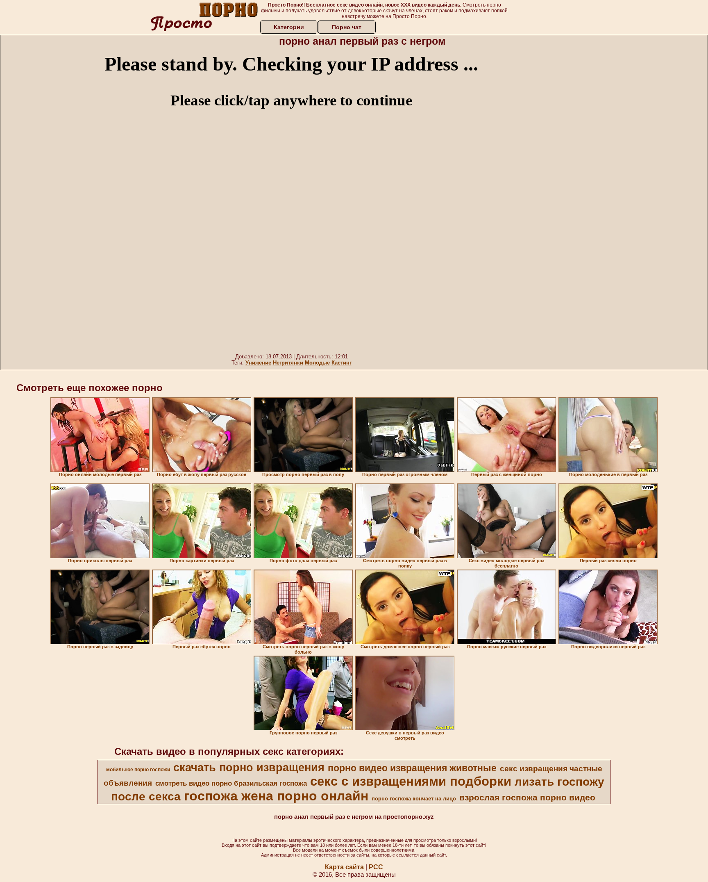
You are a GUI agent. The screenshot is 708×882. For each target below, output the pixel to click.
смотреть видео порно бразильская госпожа (231, 783)
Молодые (317, 363)
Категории (289, 27)
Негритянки (288, 363)
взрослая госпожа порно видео (527, 797)
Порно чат (346, 27)
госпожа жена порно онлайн (276, 796)
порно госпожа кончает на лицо (414, 798)
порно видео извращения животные (412, 768)
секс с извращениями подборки (410, 781)
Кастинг (341, 363)
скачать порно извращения (248, 767)
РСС (376, 867)
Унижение (258, 363)
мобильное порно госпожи (138, 770)
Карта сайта (344, 867)
